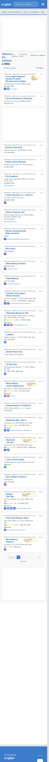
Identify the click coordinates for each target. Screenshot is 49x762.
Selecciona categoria (37, 55)
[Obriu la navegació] (43, 4)
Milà (42, 12)
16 (38, 557)
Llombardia (34, 12)
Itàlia (25, 12)
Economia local (23, 55)
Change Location (9, 68)
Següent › (23, 561)
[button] (25, 4)
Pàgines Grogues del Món (11, 12)
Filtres (41, 68)
